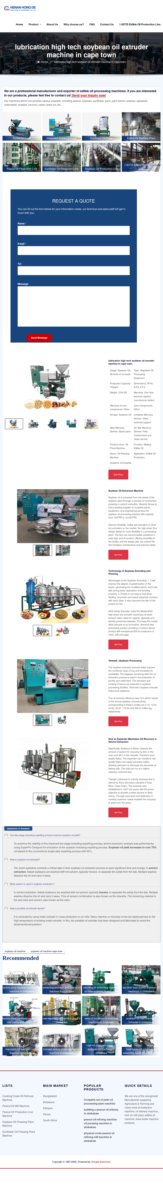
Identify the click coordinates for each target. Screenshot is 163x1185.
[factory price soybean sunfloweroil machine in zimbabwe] (22, 979)
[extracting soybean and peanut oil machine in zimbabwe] (61, 979)
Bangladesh (50, 1096)
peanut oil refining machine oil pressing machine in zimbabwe (100, 1123)
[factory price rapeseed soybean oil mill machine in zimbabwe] (22, 1010)
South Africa (50, 1120)
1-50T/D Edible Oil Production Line (140, 24)
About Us (52, 24)
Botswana (48, 1102)
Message (23, 283)
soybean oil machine (15, 951)
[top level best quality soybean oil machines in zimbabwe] (141, 979)
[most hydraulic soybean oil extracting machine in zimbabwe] (141, 1041)
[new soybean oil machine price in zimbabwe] (61, 1010)
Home (19, 24)
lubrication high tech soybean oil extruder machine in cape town (90, 62)
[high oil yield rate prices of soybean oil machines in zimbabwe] (101, 1041)
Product (34, 24)
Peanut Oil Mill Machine (15, 1106)
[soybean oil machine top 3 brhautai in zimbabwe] (141, 1010)
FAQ (92, 24)
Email (22, 243)
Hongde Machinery (101, 1161)
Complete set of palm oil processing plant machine (99, 1101)
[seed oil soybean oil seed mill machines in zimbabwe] (101, 1010)
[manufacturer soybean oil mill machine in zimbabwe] (22, 1041)
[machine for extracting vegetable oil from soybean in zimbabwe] (101, 979)
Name (22, 223)
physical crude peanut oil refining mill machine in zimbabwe (99, 1137)
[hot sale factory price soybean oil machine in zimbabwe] (61, 1041)
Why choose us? (74, 24)
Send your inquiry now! (88, 95)
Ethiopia (48, 1108)
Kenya (46, 1114)
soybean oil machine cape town (47, 951)
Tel (19, 263)
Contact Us (107, 24)
